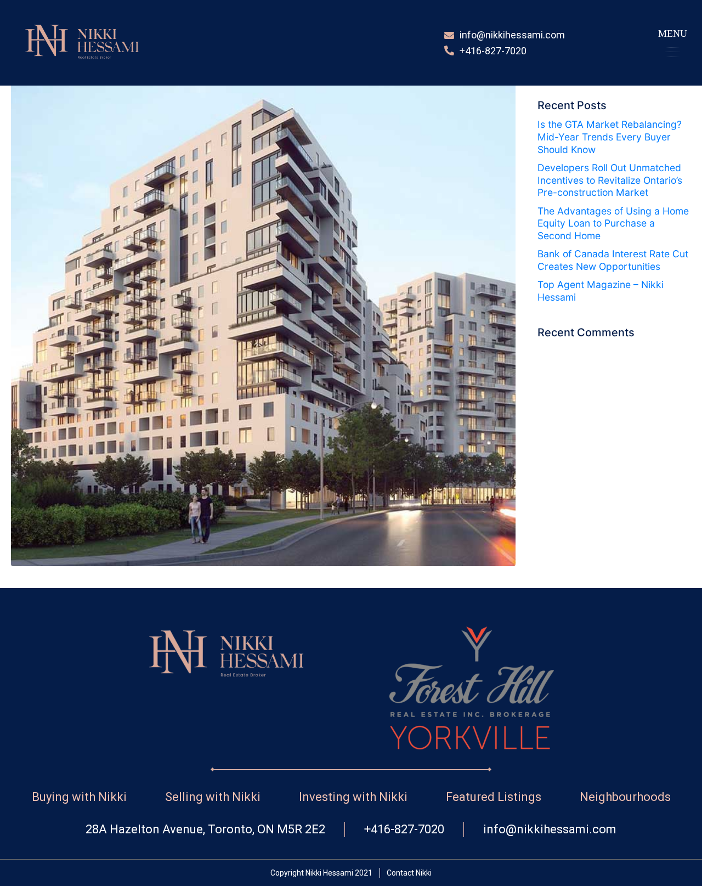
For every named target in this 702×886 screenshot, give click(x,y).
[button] (672, 42)
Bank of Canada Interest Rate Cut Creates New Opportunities (612, 260)
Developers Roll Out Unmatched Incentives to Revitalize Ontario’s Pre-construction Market (609, 180)
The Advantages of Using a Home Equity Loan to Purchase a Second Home (613, 223)
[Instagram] (608, 43)
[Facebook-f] (586, 43)
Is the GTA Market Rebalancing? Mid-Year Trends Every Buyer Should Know (609, 136)
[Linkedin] (631, 43)
